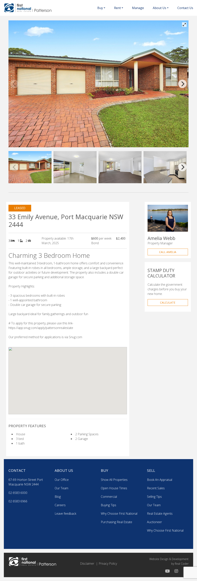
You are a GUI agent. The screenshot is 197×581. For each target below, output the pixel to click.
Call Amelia (167, 252)
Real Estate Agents (160, 513)
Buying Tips (108, 505)
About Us (159, 8)
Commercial (109, 496)
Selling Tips (154, 496)
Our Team (61, 488)
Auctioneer (154, 522)
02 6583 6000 (17, 493)
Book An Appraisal (159, 480)
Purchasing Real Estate (116, 522)
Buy (100, 8)
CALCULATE (167, 302)
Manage (138, 8)
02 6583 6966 (17, 501)
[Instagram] (176, 571)
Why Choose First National (119, 513)
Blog (58, 496)
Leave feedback (65, 513)
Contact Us (185, 8)
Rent (117, 8)
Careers (60, 505)
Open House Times (114, 488)
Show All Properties (114, 480)
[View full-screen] (184, 24)
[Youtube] (167, 571)
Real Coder (182, 563)
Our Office (62, 480)
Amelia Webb (161, 238)
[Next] (182, 84)
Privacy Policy (108, 563)
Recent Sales (156, 488)
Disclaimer (87, 563)
